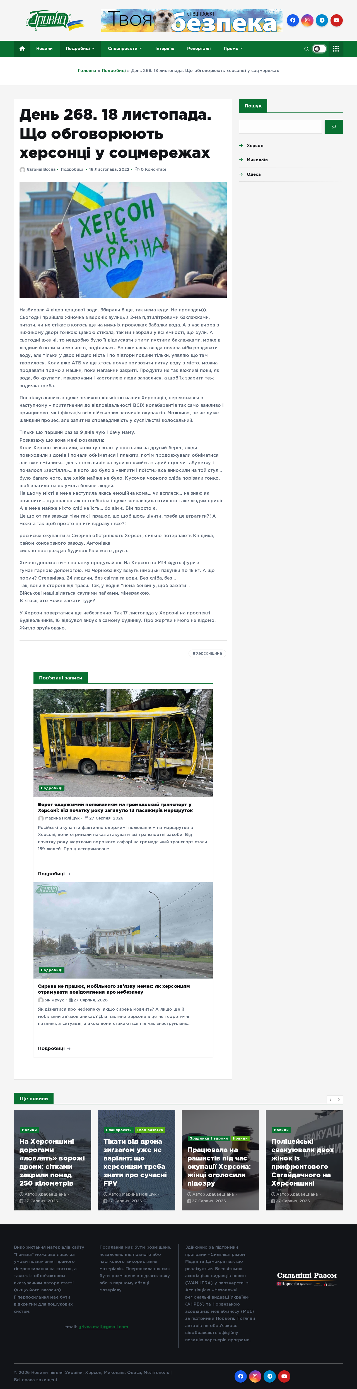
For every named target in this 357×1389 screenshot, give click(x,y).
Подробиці (78, 48)
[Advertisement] (291, 229)
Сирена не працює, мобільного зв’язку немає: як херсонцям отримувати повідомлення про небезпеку (114, 988)
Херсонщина (209, 653)
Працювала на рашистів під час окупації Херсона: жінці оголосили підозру (135, 1166)
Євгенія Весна (41, 169)
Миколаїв (257, 159)
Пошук (253, 105)
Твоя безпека (66, 1130)
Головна (87, 71)
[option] (52, 1160)
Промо (231, 48)
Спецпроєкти (123, 48)
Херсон (255, 145)
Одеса (254, 174)
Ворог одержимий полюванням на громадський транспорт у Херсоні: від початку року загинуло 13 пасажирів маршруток (303, 1149)
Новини (44, 48)
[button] (331, 1099)
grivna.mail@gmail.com (103, 1327)
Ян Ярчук (54, 1000)
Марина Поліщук (62, 818)
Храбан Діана (136, 1194)
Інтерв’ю (164, 48)
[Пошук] (334, 127)
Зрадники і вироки (125, 1138)
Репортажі (199, 48)
